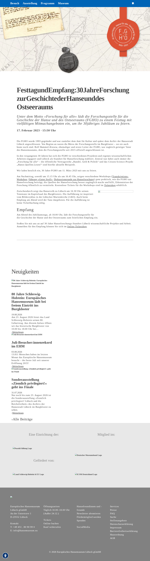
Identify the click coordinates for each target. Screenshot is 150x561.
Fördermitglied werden (89, 517)
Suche (113, 517)
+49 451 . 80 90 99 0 (24, 527)
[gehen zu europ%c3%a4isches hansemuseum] (83, 531)
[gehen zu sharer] (19, 246)
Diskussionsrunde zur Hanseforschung (74, 179)
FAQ (112, 513)
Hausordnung (117, 534)
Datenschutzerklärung (121, 524)
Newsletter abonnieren (88, 513)
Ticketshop (110, 185)
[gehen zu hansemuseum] (81, 531)
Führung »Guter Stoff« (40, 179)
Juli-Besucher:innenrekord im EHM (31, 344)
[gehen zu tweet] (26, 246)
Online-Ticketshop (77, 226)
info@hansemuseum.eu (25, 530)
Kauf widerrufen (52, 527)
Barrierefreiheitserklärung (124, 531)
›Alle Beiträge (22, 419)
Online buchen (51, 523)
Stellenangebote (118, 520)
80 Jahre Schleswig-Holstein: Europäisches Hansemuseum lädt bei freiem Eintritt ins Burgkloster (28, 301)
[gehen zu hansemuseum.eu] (78, 531)
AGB (112, 538)
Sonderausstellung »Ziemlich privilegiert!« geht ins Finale (29, 383)
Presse (113, 510)
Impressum (116, 527)
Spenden (81, 520)
